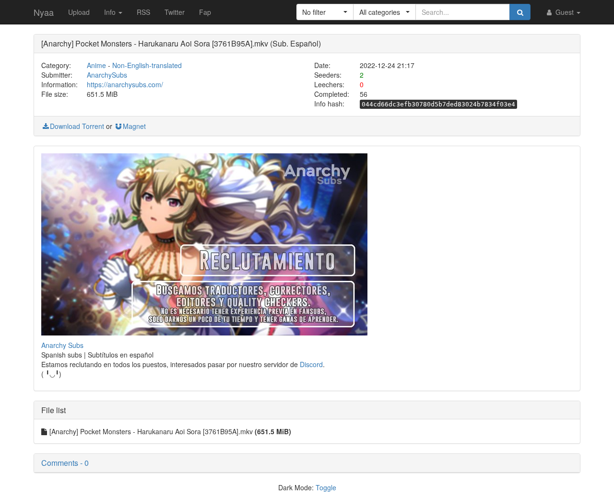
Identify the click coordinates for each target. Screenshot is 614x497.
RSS (143, 12)
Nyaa (44, 12)
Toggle (326, 487)
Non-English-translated (147, 65)
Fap (205, 12)
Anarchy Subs (62, 345)
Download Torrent (77, 126)
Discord (311, 364)
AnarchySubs (107, 75)
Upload (79, 12)
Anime (96, 65)
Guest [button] (565, 12)
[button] (325, 12)
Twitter (175, 12)
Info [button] (111, 12)
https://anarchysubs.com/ (125, 84)
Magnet (134, 126)
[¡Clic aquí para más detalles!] (204, 243)
